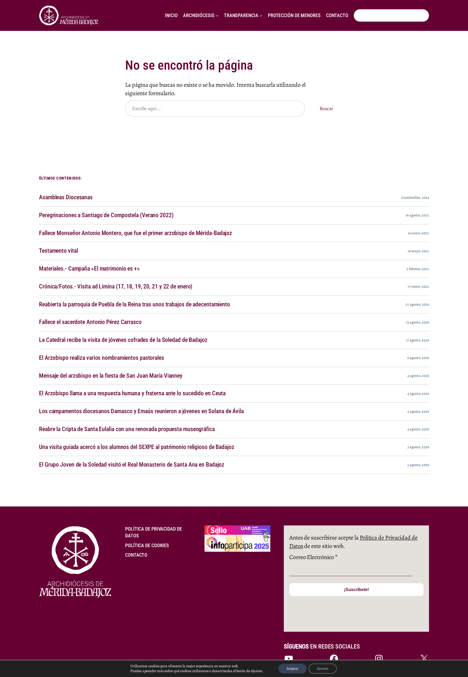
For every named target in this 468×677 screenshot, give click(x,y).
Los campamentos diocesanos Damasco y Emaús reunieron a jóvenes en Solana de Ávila (141, 411)
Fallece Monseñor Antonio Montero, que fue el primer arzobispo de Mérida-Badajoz (135, 233)
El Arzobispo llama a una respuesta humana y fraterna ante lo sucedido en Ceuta (132, 393)
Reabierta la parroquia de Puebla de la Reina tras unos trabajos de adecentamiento (134, 304)
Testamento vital (58, 251)
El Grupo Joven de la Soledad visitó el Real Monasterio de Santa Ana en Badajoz (131, 464)
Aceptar (292, 668)
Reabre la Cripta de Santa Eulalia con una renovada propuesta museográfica (127, 429)
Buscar (326, 108)
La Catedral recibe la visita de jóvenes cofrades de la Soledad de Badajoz (123, 340)
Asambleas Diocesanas (66, 197)
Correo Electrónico (313, 557)
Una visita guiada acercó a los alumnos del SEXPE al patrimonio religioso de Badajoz (136, 447)
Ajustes (323, 668)
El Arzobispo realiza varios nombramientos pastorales (101, 358)
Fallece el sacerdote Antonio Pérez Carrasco (90, 322)
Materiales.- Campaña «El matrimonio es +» (89, 268)
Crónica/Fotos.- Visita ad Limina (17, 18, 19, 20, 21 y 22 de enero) (115, 286)
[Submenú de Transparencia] (260, 15)
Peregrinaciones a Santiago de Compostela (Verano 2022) (106, 215)
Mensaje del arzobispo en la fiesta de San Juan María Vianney (111, 376)
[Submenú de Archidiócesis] (217, 15)
